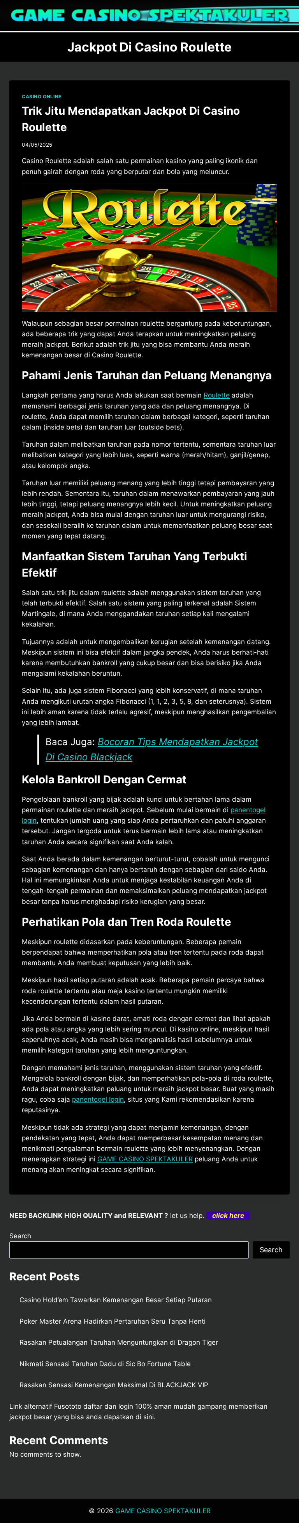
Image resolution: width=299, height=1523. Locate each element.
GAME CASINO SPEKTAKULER (145, 1159)
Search (20, 1236)
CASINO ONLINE (42, 96)
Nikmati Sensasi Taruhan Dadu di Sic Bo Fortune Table (105, 1364)
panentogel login (98, 1099)
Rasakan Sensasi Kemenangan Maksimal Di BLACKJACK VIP (113, 1385)
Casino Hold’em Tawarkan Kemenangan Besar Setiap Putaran (115, 1300)
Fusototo (67, 1406)
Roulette (217, 395)
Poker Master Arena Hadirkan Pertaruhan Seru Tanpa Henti (112, 1321)
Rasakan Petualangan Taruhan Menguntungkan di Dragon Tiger (118, 1342)
